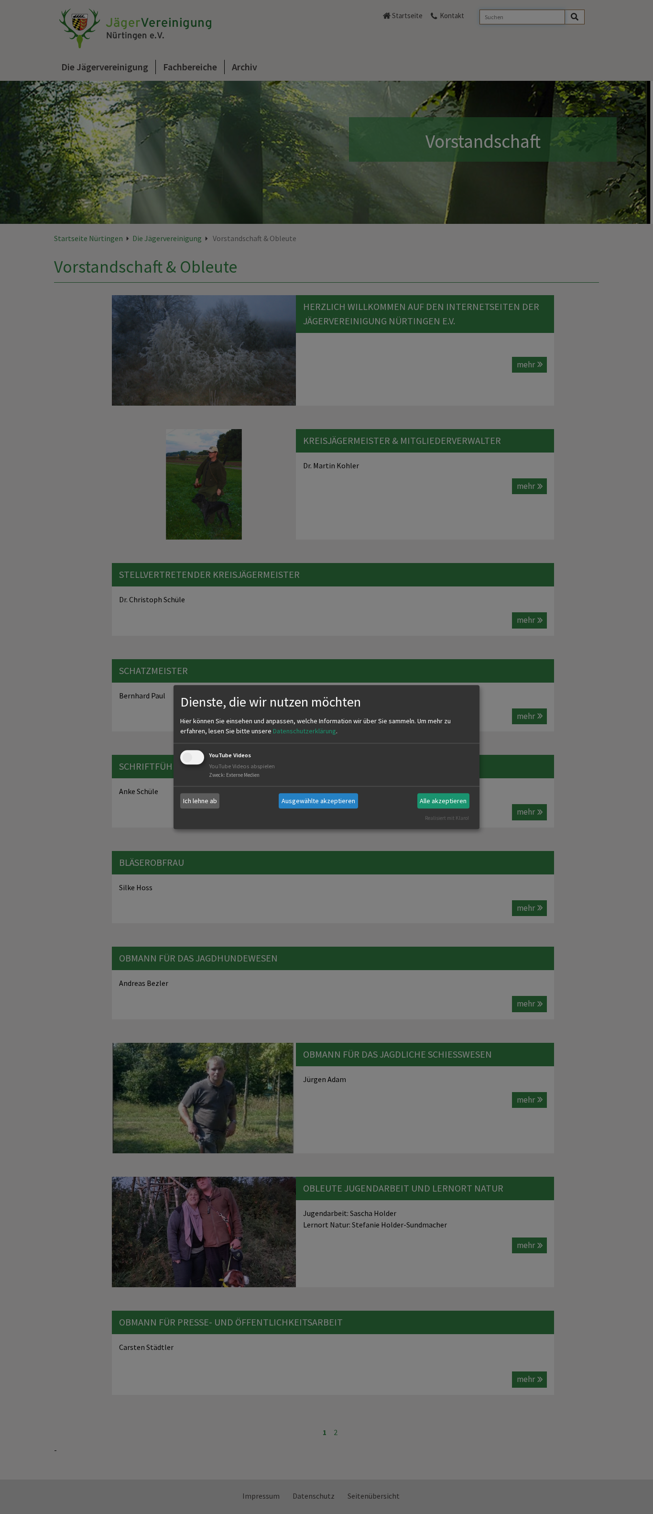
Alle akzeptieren (443, 800)
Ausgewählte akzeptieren (318, 800)
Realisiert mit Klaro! (447, 818)
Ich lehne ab (200, 800)
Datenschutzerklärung (304, 731)
